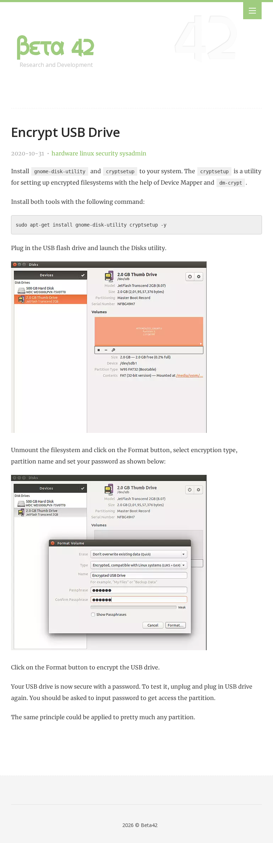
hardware (66, 153)
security (107, 153)
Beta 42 (56, 46)
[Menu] (252, 10)
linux (88, 153)
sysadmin (132, 153)
